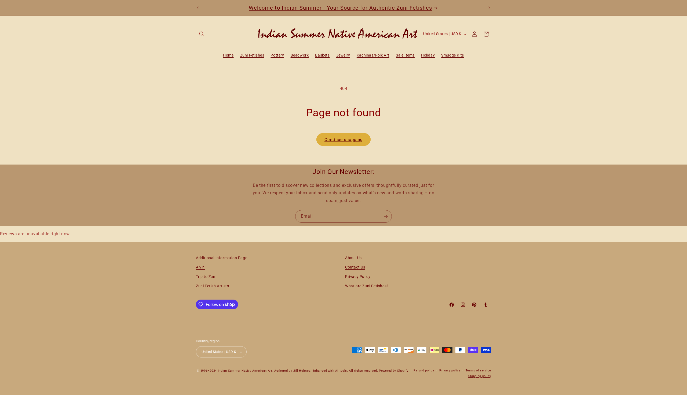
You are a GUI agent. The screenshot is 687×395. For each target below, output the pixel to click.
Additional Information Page (221, 258)
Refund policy (424, 370)
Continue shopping (343, 139)
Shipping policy (479, 376)
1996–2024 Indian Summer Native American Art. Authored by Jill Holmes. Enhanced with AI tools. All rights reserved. (289, 370)
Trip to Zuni (206, 276)
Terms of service (478, 370)
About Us (353, 258)
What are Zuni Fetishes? (367, 286)
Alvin (200, 267)
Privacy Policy (357, 276)
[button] (202, 34)
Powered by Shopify (393, 370)
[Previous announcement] (198, 8)
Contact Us (355, 267)
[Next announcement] (489, 8)
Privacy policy (449, 370)
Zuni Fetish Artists (212, 286)
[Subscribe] (386, 216)
